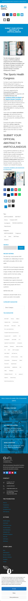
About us (5, 502)
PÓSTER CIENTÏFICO (17, 223)
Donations (5, 559)
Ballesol (17, 318)
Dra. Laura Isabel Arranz (9, 329)
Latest (9, 236)
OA (5, 349)
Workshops (5, 541)
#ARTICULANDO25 (8, 216)
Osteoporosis (14, 360)
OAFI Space (5, 538)
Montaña (6, 346)
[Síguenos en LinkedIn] (15, 473)
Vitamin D (6, 377)
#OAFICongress (6, 520)
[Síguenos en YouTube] (12, 473)
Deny (14, 593)
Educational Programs (8, 534)
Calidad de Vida (7, 322)
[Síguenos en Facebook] (4, 473)
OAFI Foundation (15, 349)
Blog (4, 550)
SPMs (5, 370)
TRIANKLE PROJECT (8, 374)
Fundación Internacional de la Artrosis (11, 332)
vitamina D (21, 374)
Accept (14, 588)
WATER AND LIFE (8, 290)
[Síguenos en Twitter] (7, 473)
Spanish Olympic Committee (13, 99)
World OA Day (13, 377)
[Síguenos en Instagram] (10, 473)
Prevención (6, 363)
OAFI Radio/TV (6, 552)
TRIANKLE (11, 370)
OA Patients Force (7, 509)
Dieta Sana (13, 325)
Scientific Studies (6, 527)
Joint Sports (5, 523)
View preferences (14, 597)
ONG (21, 356)
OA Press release (14, 356)
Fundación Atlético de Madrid (13, 97)
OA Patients (6, 356)
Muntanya (12, 346)
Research (6, 239)
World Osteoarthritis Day (9, 381)
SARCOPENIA (7, 367)
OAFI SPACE (6, 353)
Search (6, 244)
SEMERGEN (14, 367)
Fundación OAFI (13, 219)
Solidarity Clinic (6, 532)
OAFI (9, 349)
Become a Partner (7, 554)
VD (15, 374)
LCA (19, 339)
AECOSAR (6, 318)
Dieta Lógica (6, 325)
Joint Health (14, 339)
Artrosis (6, 219)
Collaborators (6, 507)
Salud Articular (7, 226)
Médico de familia (19, 346)
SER (20, 367)
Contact (4, 561)
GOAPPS (15, 336)
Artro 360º (5, 536)
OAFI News (16, 236)
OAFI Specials (6, 511)
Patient (20, 360)
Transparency (6, 504)
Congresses (18, 233)
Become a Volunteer (7, 557)
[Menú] (25, 7)
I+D (5, 236)
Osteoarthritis (6, 360)
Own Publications (6, 529)
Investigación (7, 223)
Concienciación (15, 322)
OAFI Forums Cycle (7, 525)
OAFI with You (14, 353)
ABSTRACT (18, 216)
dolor (19, 325)
